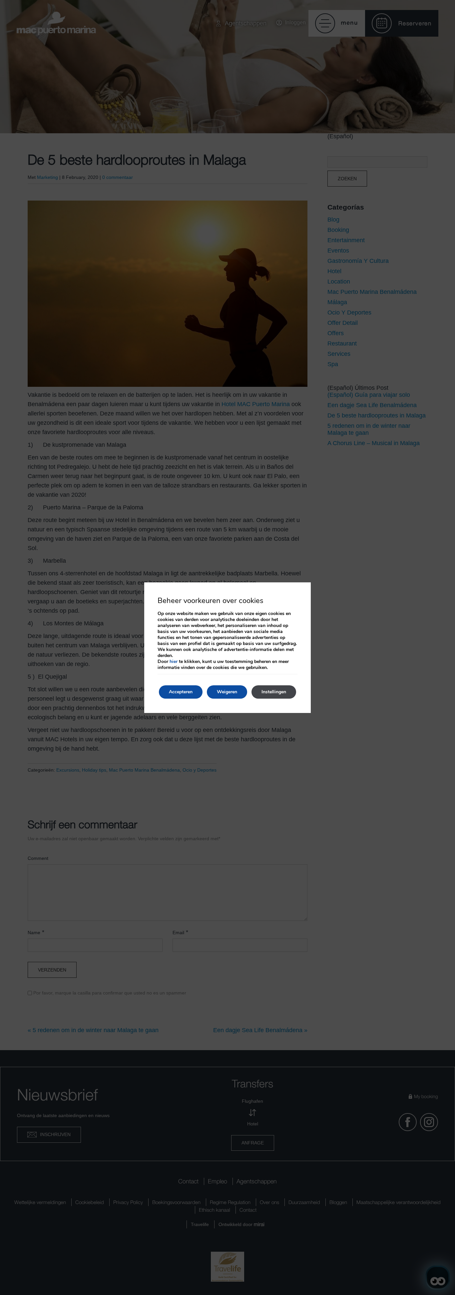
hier (174, 661)
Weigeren (227, 692)
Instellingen (273, 692)
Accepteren (181, 692)
